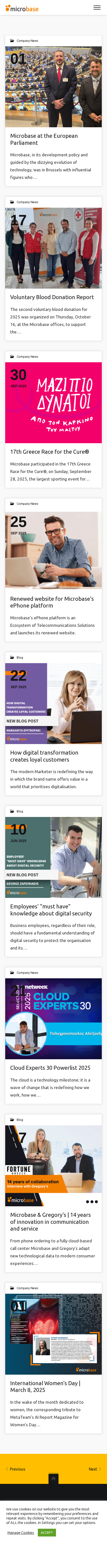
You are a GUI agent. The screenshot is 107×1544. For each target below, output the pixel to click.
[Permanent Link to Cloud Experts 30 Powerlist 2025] (53, 1018)
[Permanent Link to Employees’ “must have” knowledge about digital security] (53, 857)
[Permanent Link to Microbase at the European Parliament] (53, 86)
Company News (27, 40)
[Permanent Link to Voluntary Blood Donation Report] (53, 248)
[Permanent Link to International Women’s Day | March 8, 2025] (53, 1334)
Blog (20, 657)
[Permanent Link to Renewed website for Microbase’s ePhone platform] (53, 549)
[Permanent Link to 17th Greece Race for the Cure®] (53, 402)
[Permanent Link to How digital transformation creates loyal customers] (53, 703)
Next (93, 1469)
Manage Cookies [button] (20, 1532)
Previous (17, 1469)
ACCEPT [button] (47, 1532)
